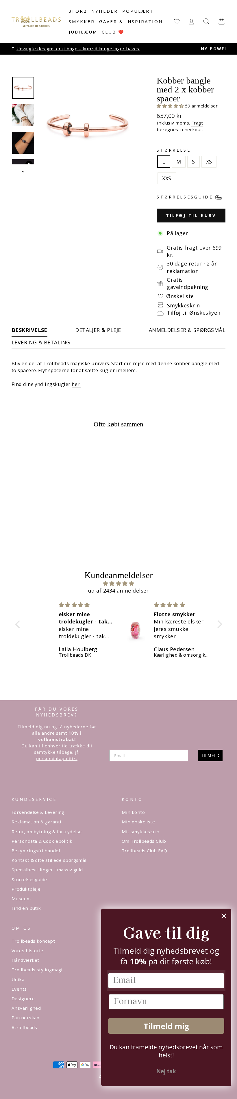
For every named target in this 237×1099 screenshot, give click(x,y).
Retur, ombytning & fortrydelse (47, 831)
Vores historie (27, 950)
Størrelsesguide (29, 879)
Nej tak (166, 1071)
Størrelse (174, 150)
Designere (23, 998)
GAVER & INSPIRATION (131, 21)
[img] (118, 583)
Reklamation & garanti (36, 822)
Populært (137, 11)
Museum (21, 898)
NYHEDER (104, 11)
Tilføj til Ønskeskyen (193, 312)
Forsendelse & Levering (38, 812)
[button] (171, 106)
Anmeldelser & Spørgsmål (187, 329)
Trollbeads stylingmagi (37, 969)
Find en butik (26, 908)
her (76, 384)
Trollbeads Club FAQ (144, 850)
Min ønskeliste (138, 822)
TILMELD (210, 755)
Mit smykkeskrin (141, 831)
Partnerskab (26, 1017)
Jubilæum (83, 32)
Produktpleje (26, 889)
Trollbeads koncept (33, 941)
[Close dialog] (224, 916)
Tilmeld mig (166, 1026)
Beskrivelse (29, 329)
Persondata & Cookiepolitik (42, 841)
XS (209, 161)
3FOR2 (78, 11)
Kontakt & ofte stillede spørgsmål (49, 860)
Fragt (197, 123)
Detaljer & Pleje (98, 329)
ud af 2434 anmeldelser (118, 590)
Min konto (133, 812)
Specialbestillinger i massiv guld (47, 869)
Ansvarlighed (26, 1008)
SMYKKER (82, 21)
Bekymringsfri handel (36, 850)
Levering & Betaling (41, 342)
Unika (18, 979)
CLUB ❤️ (113, 32)
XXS (166, 178)
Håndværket (25, 960)
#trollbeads (24, 1027)
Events (19, 989)
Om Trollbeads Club (144, 841)
